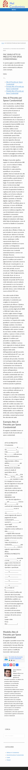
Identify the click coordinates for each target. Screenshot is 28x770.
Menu (14, 9)
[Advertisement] (14, 26)
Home (3, 43)
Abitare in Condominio (13, 752)
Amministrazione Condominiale (15, 755)
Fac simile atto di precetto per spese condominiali (16, 657)
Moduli (8, 760)
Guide (8, 757)
